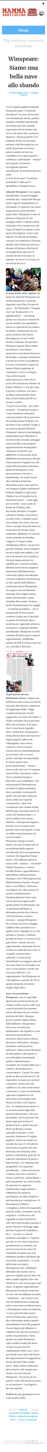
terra (12, 1419)
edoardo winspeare (28, 1416)
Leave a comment (28, 1419)
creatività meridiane (19, 1413)
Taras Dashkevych (34, 1443)
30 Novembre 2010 (18, 93)
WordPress (33, 1441)
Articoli (23, 1409)
